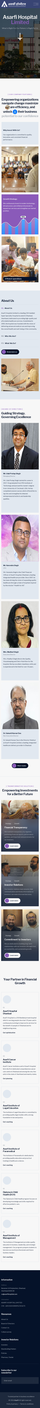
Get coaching (8, 1122)
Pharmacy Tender (7, 1357)
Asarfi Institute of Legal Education (11, 1106)
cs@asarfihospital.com (9, 1294)
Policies (4, 1353)
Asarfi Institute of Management (11, 1236)
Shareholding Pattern (8, 1349)
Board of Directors (8, 1323)
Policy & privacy (12, 1404)
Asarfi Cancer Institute (9, 1060)
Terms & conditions (27, 1404)
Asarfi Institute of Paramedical (11, 1150)
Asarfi (16, 1400)
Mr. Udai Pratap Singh (12, 474)
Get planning (7, 1078)
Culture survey (6, 1332)
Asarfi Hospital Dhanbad (10, 1012)
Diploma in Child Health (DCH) (10, 1193)
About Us (4, 1319)
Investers (4, 1345)
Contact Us (5, 1328)
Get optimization (9, 1032)
